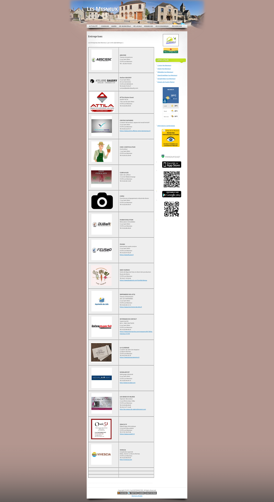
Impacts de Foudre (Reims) (165, 82)
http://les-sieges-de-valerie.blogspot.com (133, 409)
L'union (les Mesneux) (164, 65)
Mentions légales (137, 496)
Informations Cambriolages (166, 126)
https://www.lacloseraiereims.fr (129, 357)
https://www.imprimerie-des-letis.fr (131, 307)
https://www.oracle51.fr (127, 434)
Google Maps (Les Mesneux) (166, 79)
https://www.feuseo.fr (127, 255)
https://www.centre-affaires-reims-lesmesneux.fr (135, 131)
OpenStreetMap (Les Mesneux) (167, 75)
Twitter (134, 493)
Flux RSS (123, 493)
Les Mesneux (102, 9)
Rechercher (177, 26)
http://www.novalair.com (127, 383)
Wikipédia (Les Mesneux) (165, 72)
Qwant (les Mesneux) (164, 69)
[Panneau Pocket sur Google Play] (172, 197)
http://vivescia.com (126, 460)
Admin (141, 493)
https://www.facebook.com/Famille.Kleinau (133, 280)
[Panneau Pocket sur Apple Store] (172, 168)
